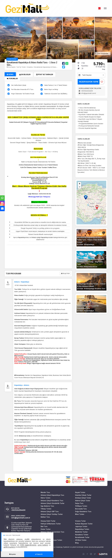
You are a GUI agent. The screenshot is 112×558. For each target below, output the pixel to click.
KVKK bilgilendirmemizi (28, 545)
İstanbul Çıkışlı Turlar (83, 495)
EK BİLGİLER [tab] (26, 74)
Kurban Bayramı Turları (84, 524)
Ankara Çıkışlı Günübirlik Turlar (52, 503)
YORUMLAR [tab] (13, 78)
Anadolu (30, 67)
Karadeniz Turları (81, 535)
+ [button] (79, 183)
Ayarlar (13, 554)
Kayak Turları (80, 492)
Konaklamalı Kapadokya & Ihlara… (45, 67)
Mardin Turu (45, 492)
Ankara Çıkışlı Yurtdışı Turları (52, 514)
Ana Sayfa (11, 67)
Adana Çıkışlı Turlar (82, 500)
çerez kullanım (43, 545)
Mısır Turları (79, 514)
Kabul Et (39, 554)
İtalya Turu (79, 503)
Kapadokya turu (23, 237)
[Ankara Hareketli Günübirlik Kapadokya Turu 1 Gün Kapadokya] (91, 304)
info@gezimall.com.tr (88, 93)
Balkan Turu (45, 517)
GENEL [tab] (11, 74)
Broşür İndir (66, 273)
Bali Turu (44, 526)
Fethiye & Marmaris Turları (51, 524)
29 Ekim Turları (80, 540)
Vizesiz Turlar (80, 521)
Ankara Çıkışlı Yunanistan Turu (52, 532)
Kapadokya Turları (82, 529)
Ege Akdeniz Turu (47, 506)
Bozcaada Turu (81, 509)
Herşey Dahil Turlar (48, 521)
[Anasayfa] (51, 8)
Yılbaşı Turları (46, 509)
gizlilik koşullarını (9, 547)
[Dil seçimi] (99, 8)
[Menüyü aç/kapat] (105, 8)
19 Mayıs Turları (81, 506)
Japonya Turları (81, 526)
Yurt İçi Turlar (21, 67)
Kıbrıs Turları (45, 498)
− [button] (79, 187)
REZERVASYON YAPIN (88, 81)
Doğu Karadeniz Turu (83, 511)
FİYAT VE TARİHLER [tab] (45, 74)
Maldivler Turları (81, 532)
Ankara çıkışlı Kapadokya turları (42, 237)
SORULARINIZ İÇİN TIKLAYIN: (90, 88)
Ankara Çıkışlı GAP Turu (50, 511)
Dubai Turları (46, 529)
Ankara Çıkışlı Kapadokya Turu (52, 495)
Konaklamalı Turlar (82, 537)
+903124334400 (86, 91)
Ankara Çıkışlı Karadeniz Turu (52, 500)
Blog (77, 543)
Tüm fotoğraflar (102, 53)
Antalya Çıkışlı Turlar (83, 498)
